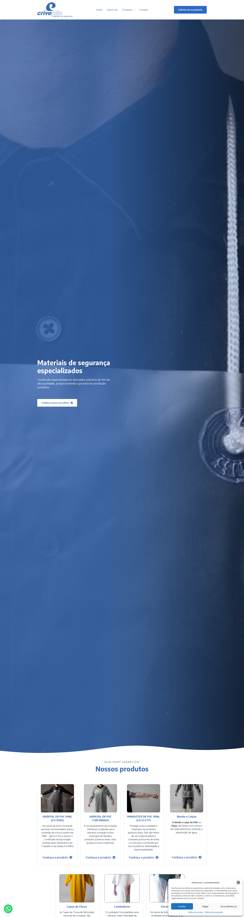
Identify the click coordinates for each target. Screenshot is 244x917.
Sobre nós (112, 9)
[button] (238, 882)
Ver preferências (229, 906)
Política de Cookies (195, 912)
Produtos (127, 9)
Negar (205, 906)
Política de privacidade (214, 912)
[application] (133, 10)
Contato (143, 9)
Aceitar (182, 906)
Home (99, 9)
